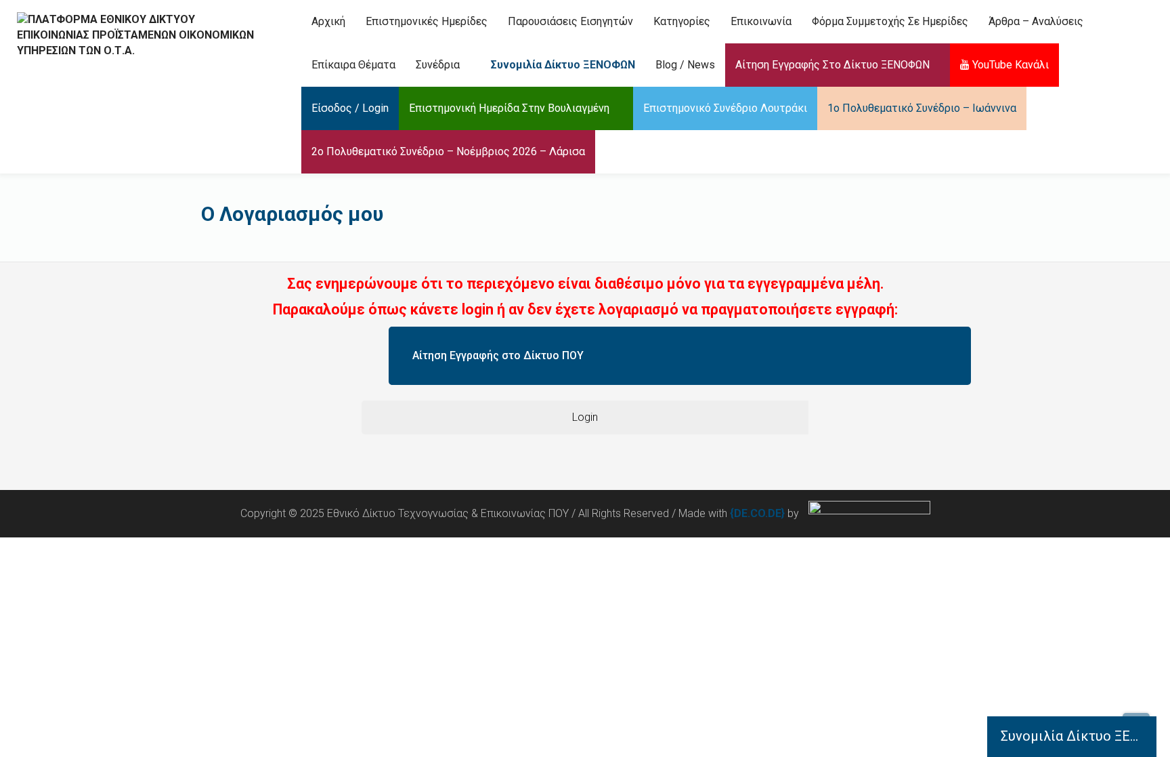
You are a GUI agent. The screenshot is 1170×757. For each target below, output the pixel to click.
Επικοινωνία (761, 21)
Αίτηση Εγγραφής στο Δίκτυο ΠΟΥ (498, 355)
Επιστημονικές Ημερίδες (427, 21)
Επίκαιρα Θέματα (353, 64)
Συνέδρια (438, 64)
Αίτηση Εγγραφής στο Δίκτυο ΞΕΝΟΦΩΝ (832, 64)
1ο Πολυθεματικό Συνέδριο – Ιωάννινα (921, 108)
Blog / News (685, 64)
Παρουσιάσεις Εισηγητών (570, 21)
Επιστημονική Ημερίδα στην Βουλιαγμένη (509, 108)
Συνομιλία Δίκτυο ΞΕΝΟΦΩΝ (561, 64)
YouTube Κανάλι (1009, 64)
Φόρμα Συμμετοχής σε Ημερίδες (890, 21)
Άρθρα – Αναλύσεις (1036, 21)
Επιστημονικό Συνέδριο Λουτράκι (725, 108)
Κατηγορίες (681, 21)
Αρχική (328, 21)
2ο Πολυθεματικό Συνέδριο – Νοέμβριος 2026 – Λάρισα (448, 151)
